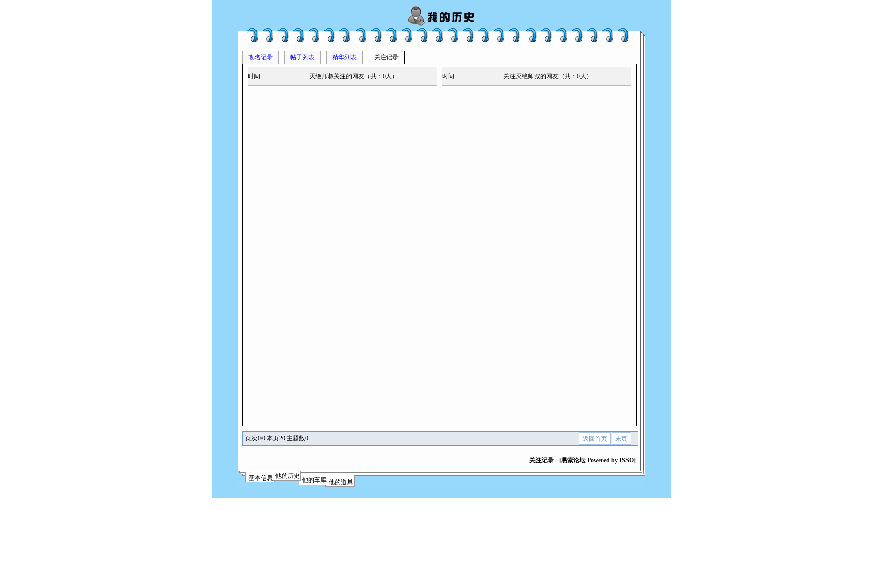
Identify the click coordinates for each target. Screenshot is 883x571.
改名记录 (260, 57)
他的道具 (341, 482)
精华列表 (344, 57)
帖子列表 (302, 57)
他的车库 (314, 480)
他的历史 (287, 475)
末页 (621, 438)
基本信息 (260, 478)
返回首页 (595, 438)
